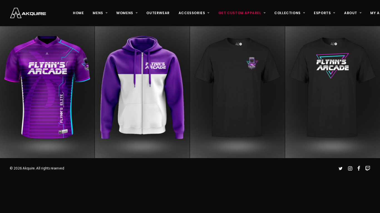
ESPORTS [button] (322, 13)
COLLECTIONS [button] (287, 13)
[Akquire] (28, 13)
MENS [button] (98, 13)
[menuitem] (78, 13)
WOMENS (124, 13)
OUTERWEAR (157, 13)
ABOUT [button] (350, 13)
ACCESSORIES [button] (192, 13)
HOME (78, 13)
